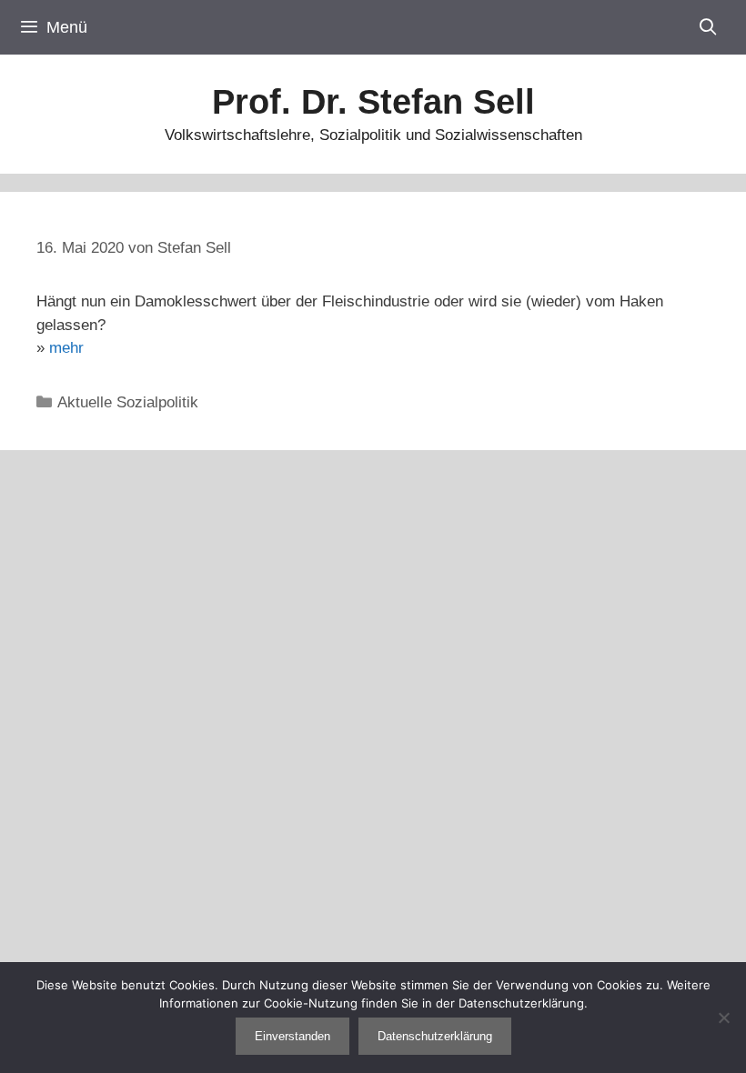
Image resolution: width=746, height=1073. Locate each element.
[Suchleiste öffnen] (708, 27)
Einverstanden (292, 1036)
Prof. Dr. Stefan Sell (373, 102)
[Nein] (723, 1017)
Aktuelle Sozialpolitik (127, 402)
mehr (66, 347)
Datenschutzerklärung (435, 1036)
